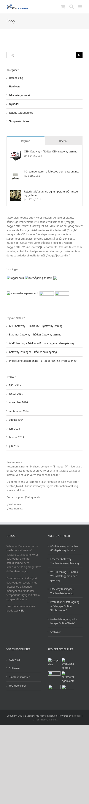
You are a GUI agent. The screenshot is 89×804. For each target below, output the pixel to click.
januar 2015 (16, 394)
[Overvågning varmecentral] (46, 298)
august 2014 (16, 420)
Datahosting (16, 78)
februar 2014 (16, 437)
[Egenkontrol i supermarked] (59, 283)
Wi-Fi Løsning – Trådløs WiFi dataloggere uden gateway (41, 343)
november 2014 (18, 402)
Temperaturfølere (19, 121)
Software (55, 632)
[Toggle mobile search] (71, 6)
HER (21, 610)
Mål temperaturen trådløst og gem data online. (51, 171)
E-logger (76, 715)
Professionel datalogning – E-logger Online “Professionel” (43, 361)
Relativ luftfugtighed (21, 113)
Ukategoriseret (17, 686)
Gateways (14, 659)
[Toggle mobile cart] (63, 6)
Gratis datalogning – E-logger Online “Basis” (63, 621)
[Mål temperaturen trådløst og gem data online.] (15, 172)
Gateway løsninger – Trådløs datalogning (33, 352)
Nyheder (14, 104)
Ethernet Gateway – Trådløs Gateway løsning (35, 334)
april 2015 (15, 385)
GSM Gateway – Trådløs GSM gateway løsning (50, 151)
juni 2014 (14, 428)
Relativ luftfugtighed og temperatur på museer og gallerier (51, 193)
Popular (25, 141)
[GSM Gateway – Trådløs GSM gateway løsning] (15, 152)
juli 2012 (14, 446)
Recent (63, 141)
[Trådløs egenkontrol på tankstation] (22, 293)
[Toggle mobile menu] (80, 6)
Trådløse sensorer (19, 677)
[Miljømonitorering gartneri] (62, 298)
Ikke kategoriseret (19, 95)
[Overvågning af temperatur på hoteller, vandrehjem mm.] (15, 278)
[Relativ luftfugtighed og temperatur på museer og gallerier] (15, 192)
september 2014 (19, 411)
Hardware (15, 86)
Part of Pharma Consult (44, 719)
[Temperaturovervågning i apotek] (38, 278)
